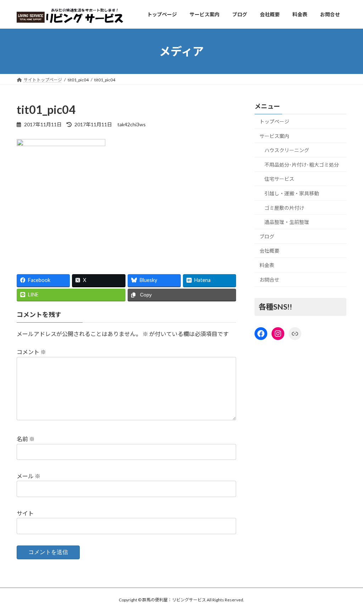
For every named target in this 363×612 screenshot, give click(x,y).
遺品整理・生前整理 (286, 222)
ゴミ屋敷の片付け (284, 208)
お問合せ (269, 280)
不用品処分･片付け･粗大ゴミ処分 (301, 165)
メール (28, 476)
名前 (26, 438)
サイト (25, 513)
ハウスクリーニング (286, 151)
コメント (31, 351)
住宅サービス (279, 179)
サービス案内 (274, 136)
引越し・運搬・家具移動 (291, 193)
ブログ (266, 236)
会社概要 (269, 251)
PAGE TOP (347, 587)
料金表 (266, 265)
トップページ (274, 122)
